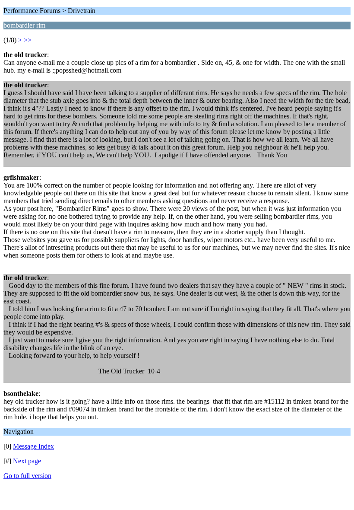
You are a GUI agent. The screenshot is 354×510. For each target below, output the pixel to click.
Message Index (33, 446)
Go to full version (27, 475)
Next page (27, 461)
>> (28, 40)
